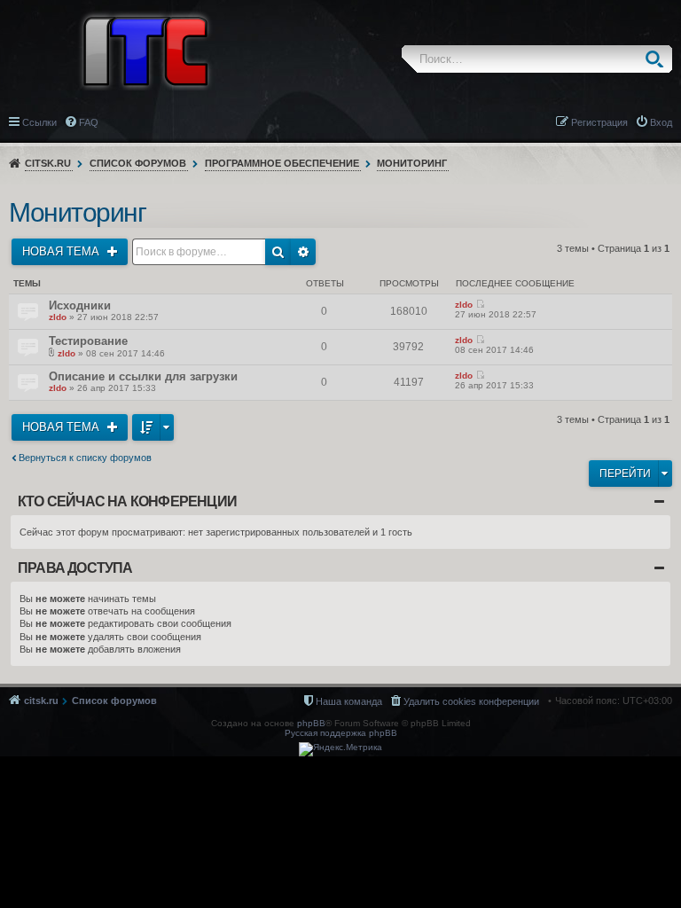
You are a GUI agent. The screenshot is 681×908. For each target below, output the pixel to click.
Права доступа (75, 567)
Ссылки (39, 122)
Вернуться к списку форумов (85, 457)
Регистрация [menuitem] (599, 122)
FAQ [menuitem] (88, 122)
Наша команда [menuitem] (349, 701)
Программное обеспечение (282, 163)
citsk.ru (48, 163)
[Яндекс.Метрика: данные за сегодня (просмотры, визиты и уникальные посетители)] (340, 749)
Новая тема (62, 251)
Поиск (658, 59)
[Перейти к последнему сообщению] (480, 304)
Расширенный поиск (303, 252)
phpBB (311, 723)
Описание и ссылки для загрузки (143, 376)
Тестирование (88, 341)
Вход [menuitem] (661, 122)
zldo (58, 317)
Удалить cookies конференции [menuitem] (471, 701)
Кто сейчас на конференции (127, 501)
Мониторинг (412, 163)
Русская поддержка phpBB (341, 733)
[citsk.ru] (145, 49)
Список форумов (138, 163)
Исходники (80, 305)
